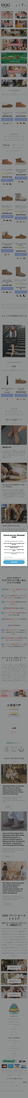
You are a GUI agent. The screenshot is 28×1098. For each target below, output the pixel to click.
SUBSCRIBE (14, 562)
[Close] (25, 534)
